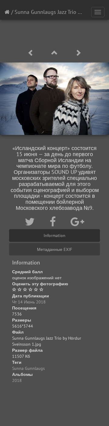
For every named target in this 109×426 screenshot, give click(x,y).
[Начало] (7, 11)
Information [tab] (54, 235)
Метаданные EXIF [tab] (54, 249)
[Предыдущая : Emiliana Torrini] (32, 53)
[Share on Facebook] (54, 222)
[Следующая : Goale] (78, 53)
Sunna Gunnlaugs (28, 368)
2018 (17, 380)
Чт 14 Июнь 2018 (29, 302)
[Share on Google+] (77, 222)
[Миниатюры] (55, 53)
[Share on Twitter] (31, 222)
